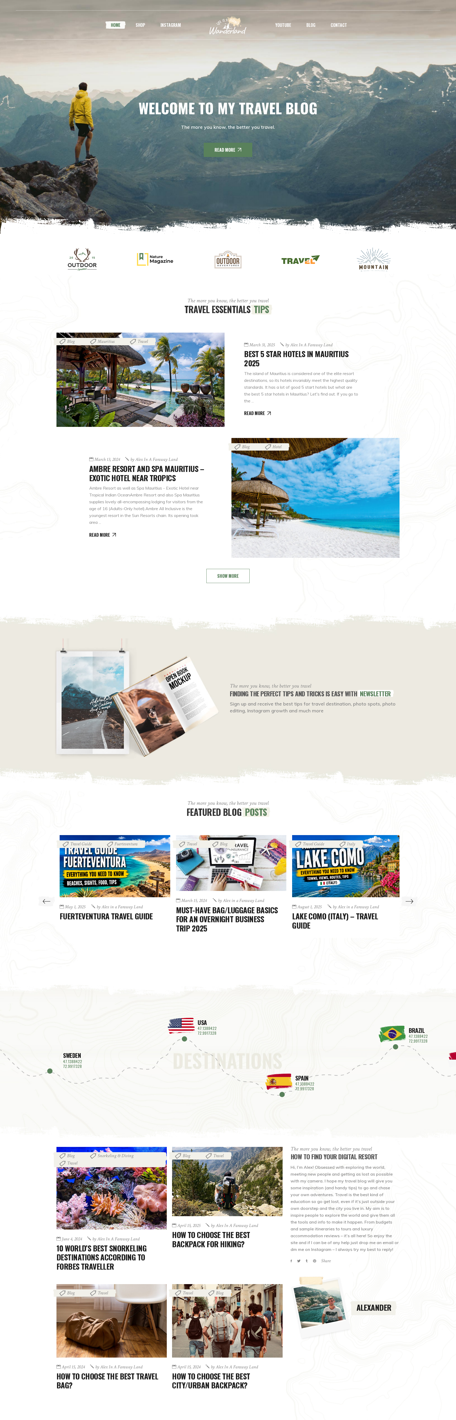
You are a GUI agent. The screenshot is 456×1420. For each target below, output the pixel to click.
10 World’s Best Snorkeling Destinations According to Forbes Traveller (101, 1257)
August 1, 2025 (193, 907)
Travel (142, 341)
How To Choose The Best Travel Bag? (107, 1380)
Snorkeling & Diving (116, 1156)
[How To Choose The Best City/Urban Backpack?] (227, 1321)
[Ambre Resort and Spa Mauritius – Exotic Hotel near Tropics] (315, 498)
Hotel (277, 447)
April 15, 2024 (309, 918)
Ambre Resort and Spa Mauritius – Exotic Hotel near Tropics (146, 473)
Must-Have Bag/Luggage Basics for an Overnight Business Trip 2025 (111, 919)
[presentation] (46, 901)
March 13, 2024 (107, 459)
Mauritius (106, 341)
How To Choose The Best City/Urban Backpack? (331, 932)
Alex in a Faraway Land (308, 345)
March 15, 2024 (78, 901)
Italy (235, 844)
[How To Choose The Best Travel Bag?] (111, 1321)
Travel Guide (197, 844)
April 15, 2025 (188, 1226)
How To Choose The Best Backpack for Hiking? (211, 1239)
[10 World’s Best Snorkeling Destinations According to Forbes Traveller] (111, 1188)
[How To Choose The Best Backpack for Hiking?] (227, 1181)
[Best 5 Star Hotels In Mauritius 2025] (140, 380)
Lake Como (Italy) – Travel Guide (219, 920)
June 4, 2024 (72, 1239)
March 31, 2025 (262, 345)
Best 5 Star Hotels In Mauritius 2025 (296, 358)
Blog (71, 341)
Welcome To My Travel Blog (228, 107)
